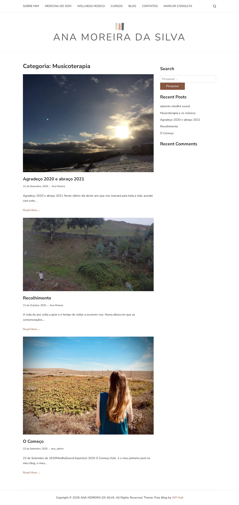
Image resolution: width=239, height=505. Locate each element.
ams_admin (57, 448)
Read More (31, 210)
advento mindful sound (175, 106)
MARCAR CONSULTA (178, 6)
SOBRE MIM (31, 6)
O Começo (33, 441)
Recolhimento (37, 298)
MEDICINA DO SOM (58, 6)
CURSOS (117, 6)
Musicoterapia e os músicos (178, 113)
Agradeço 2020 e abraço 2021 (53, 179)
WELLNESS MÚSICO (91, 6)
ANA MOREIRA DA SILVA (119, 37)
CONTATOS (150, 6)
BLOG (132, 6)
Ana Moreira (58, 186)
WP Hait (177, 497)
